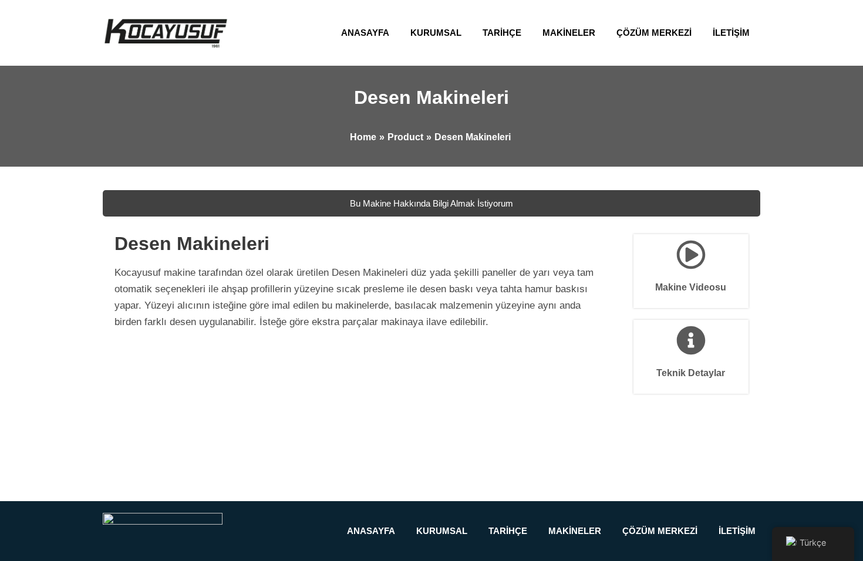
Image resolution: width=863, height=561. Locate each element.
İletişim (731, 33)
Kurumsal (435, 33)
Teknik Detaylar (690, 373)
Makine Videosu (690, 287)
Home (363, 137)
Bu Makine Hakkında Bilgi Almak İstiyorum (431, 203)
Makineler (568, 33)
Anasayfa (365, 33)
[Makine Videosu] (691, 254)
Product (405, 137)
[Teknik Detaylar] (691, 340)
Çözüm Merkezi (654, 33)
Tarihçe (502, 33)
